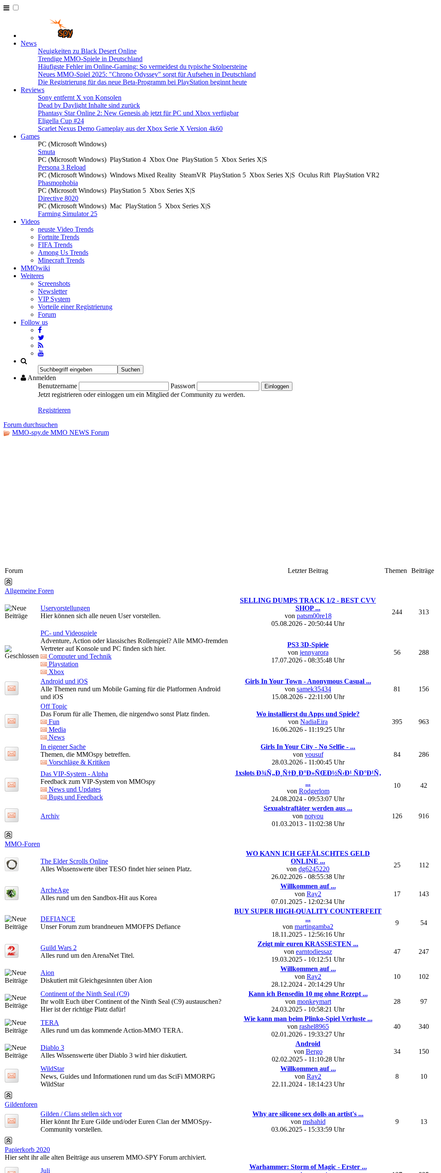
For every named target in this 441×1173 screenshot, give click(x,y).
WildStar (52, 1068)
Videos (30, 221)
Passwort (183, 386)
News (29, 43)
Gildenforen (21, 1104)
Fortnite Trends (58, 237)
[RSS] (40, 345)
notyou (313, 816)
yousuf (314, 754)
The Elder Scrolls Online (74, 861)
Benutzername (57, 386)
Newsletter (52, 291)
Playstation (62, 664)
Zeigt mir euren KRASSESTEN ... (308, 943)
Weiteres (32, 275)
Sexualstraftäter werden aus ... (308, 808)
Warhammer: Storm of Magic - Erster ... (308, 1166)
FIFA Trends (55, 244)
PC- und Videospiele (68, 633)
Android (307, 1043)
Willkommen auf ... (308, 886)
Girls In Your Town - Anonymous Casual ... (308, 681)
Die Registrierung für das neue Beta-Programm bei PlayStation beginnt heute (142, 82)
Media (56, 729)
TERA (49, 1022)
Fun (53, 721)
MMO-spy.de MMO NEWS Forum (60, 432)
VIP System (54, 299)
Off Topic (53, 706)
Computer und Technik (79, 656)
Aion (47, 972)
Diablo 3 (52, 1047)
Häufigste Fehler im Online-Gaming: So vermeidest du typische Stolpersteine (142, 66)
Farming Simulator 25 (67, 213)
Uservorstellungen (65, 608)
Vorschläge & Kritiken (78, 762)
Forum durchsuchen (30, 424)
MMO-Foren (22, 844)
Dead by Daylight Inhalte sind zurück (89, 105)
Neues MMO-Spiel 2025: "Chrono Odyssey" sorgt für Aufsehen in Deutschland (147, 74)
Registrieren (54, 410)
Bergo (314, 1051)
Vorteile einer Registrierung (75, 306)
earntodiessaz (314, 951)
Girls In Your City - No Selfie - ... (308, 746)
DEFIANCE (57, 918)
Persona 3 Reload (62, 167)
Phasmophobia (58, 182)
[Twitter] (41, 337)
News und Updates (74, 789)
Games (30, 136)
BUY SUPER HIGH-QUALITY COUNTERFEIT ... (308, 914)
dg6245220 (313, 869)
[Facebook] (40, 330)
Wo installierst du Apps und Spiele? (308, 714)
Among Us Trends (63, 252)
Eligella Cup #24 (61, 120)
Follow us (34, 322)
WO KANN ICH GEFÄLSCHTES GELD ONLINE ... (308, 857)
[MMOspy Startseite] (47, 35)
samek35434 (314, 689)
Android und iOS (64, 681)
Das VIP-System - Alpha (74, 773)
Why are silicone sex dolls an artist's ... (307, 1113)
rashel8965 (314, 1026)
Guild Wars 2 (58, 947)
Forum (47, 314)
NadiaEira (314, 721)
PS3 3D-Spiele (308, 644)
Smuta (46, 151)
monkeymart (314, 1001)
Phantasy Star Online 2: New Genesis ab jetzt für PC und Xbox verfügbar (138, 113)
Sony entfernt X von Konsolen (79, 97)
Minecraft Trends (61, 260)
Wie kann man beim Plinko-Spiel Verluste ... (308, 1018)
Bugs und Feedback (75, 797)
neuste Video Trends (65, 229)
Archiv (49, 816)
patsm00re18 (314, 615)
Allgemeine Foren (29, 590)
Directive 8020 (58, 198)
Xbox (55, 671)
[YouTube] (41, 353)
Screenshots (54, 283)
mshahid (314, 1121)
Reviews (32, 89)
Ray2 (314, 894)
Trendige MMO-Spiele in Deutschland (90, 58)
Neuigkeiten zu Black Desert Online (87, 51)
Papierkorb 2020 (27, 1149)
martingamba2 (314, 926)
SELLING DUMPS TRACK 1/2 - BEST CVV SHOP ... (308, 604)
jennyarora (314, 652)
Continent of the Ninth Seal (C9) (84, 993)
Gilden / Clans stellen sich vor (81, 1113)
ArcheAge (54, 890)
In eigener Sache (63, 746)
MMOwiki (35, 268)
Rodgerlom (314, 791)
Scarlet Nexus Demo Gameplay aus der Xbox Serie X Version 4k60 (130, 128)
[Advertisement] (220, 501)
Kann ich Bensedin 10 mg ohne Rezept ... (308, 993)
